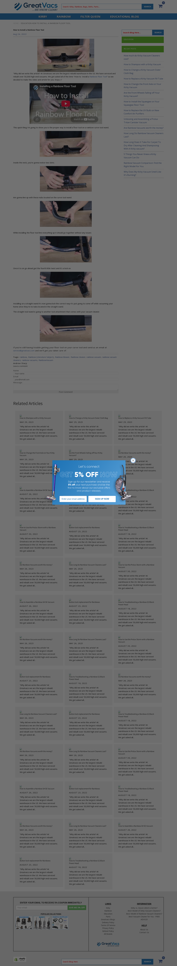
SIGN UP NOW (102, 499)
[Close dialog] (133, 460)
